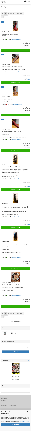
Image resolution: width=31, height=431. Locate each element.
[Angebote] (28, 360)
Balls (3, 164)
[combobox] (11, 13)
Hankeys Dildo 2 (6, 129)
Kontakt (2, 403)
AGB (2, 408)
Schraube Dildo (5, 241)
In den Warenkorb (15, 50)
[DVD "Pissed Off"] (15, 368)
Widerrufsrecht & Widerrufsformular (8, 405)
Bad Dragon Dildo (6, 31)
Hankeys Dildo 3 (6, 96)
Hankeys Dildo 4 (6, 64)
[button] (2, 13)
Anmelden (15, 351)
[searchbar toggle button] (21, 2)
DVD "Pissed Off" (15, 376)
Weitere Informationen (15, 428)
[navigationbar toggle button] (29, 2)
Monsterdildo (5, 203)
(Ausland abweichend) (16, 39)
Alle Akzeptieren (15, 424)
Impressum (3, 400)
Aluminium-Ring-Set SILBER (8, 282)
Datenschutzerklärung (24, 421)
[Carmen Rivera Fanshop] (3, 2)
